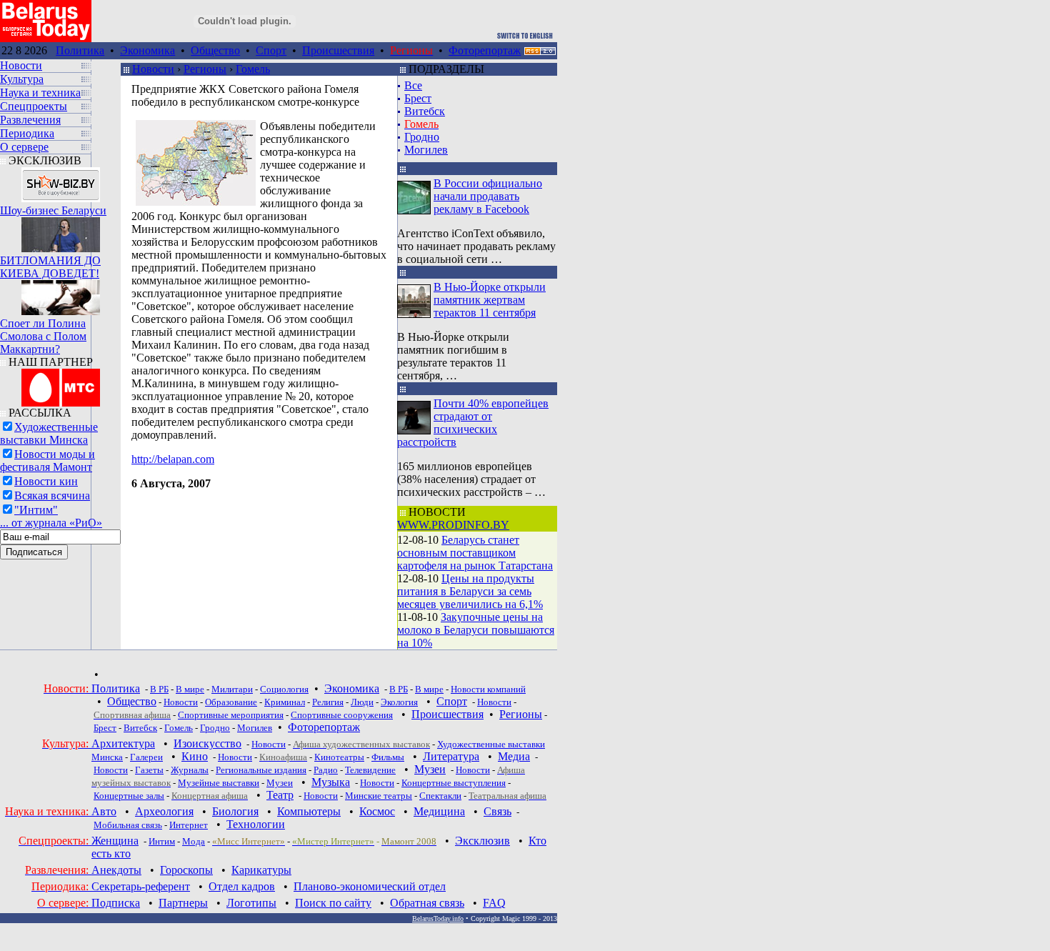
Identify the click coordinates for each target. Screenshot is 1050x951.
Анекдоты (116, 870)
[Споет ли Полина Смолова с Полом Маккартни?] (60, 294)
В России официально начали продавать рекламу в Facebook (488, 196)
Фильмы (387, 757)
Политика (80, 50)
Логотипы (251, 903)
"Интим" (36, 510)
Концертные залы (129, 795)
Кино (194, 756)
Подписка (115, 903)
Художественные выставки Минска (49, 433)
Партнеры (183, 903)
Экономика (147, 50)
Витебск (424, 111)
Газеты (149, 770)
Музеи (430, 769)
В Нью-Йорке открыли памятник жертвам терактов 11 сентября (490, 300)
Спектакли (440, 795)
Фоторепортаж (485, 50)
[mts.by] (60, 384)
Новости (153, 69)
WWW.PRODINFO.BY (453, 525)
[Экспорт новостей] (540, 51)
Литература (451, 756)
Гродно (421, 137)
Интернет (188, 825)
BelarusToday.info (438, 918)
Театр (280, 795)
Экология (399, 702)
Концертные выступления (453, 782)
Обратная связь (427, 903)
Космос (377, 811)
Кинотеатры (339, 757)
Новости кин (46, 481)
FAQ (494, 903)
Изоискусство (207, 743)
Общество (215, 50)
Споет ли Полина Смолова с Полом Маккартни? (43, 336)
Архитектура (123, 743)
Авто (103, 811)
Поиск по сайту (333, 903)
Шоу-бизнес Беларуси (53, 210)
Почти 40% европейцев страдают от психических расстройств (473, 422)
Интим (162, 841)
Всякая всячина (52, 495)
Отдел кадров (242, 886)
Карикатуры (261, 870)
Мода (193, 841)
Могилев (426, 150)
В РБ (159, 689)
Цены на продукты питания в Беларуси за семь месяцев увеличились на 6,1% (470, 591)
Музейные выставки (218, 782)
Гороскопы (186, 870)
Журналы (190, 770)
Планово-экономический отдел (370, 886)
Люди (362, 702)
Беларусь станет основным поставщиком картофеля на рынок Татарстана (475, 553)
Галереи (146, 757)
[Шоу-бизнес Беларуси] (60, 181)
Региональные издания (261, 770)
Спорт (271, 50)
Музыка (330, 782)
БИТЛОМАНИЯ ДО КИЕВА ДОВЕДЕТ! (50, 266)
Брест (417, 98)
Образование (231, 702)
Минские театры (378, 795)
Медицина (439, 811)
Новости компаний (488, 689)
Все (413, 85)
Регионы (205, 69)
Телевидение (370, 770)
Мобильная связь (128, 825)
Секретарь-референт (140, 886)
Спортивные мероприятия (231, 714)
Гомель (253, 69)
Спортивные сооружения (342, 714)
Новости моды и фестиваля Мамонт (47, 460)
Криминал (284, 702)
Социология (284, 689)
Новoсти (321, 795)
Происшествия (338, 50)
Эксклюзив (482, 841)
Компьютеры (309, 811)
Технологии (255, 824)
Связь (497, 811)
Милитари (232, 689)
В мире (190, 689)
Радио (326, 770)
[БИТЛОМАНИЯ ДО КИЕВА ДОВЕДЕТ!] (60, 231)
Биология (235, 811)
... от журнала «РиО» (51, 523)
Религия (328, 702)
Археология (164, 811)
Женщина (115, 841)
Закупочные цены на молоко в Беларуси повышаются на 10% (475, 630)
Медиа (514, 756)
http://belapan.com (172, 459)
